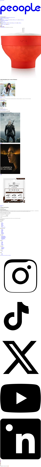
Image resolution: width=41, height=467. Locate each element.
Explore (2, 27)
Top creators (1, 24)
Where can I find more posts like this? (4, 210)
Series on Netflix (3, 238)
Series (3, 17)
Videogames (12, 17)
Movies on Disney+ (3, 237)
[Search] (7, 20)
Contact (1, 25)
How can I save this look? (3, 209)
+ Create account (5, 20)
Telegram (3, 100)
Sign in (3, 20)
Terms (2, 254)
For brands (8, 24)
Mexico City (2, 232)
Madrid (2, 229)
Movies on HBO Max (3, 236)
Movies (1, 17)
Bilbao (2, 231)
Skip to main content (2, 0)
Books (9, 17)
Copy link (5, 100)
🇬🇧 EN (2, 26)
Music (7, 17)
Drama (2, 241)
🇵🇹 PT (3, 26)
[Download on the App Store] (3, 255)
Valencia (2, 230)
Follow (1, 97)
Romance (2, 244)
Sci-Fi (2, 243)
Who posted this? (2, 208)
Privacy (2, 253)
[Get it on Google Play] (8, 255)
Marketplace (4, 24)
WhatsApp (1, 100)
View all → (2, 239)
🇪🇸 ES (1, 26)
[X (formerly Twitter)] (20, 377)
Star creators (2, 247)
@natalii (4, 27)
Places (14, 17)
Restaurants (6, 17)
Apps (1, 226)
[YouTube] (20, 418)
